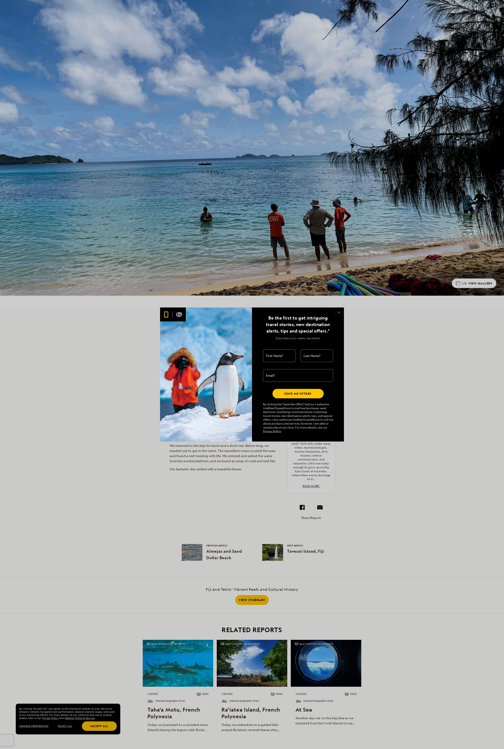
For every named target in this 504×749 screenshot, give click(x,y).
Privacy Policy (272, 431)
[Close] (339, 313)
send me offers (297, 393)
